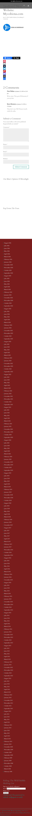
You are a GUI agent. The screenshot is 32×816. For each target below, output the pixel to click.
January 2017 (7, 547)
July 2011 (6, 714)
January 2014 (7, 632)
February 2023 (8, 358)
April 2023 (7, 352)
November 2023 (8, 333)
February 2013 (8, 662)
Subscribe (6, 793)
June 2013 (7, 651)
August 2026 (7, 243)
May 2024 (7, 317)
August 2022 (7, 374)
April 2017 (7, 539)
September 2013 (8, 643)
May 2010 (7, 733)
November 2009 (8, 749)
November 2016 (8, 550)
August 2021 (7, 407)
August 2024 (7, 309)
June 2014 (7, 618)
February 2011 (8, 725)
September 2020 (8, 437)
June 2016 (7, 563)
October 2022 (7, 369)
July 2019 (6, 476)
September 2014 (8, 610)
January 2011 (7, 728)
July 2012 (6, 681)
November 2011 (8, 703)
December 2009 (8, 747)
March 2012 (7, 692)
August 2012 (7, 678)
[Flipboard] (16, 71)
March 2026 (7, 257)
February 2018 (8, 519)
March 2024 (7, 322)
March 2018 (7, 517)
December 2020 (8, 429)
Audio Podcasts (13, 17)
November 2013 (8, 637)
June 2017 (7, 533)
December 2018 (8, 495)
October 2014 (7, 607)
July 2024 (6, 311)
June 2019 (7, 478)
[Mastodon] (16, 73)
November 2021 (8, 399)
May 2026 (7, 251)
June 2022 (7, 380)
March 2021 (7, 421)
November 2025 (8, 267)
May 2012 (7, 687)
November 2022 (8, 366)
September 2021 (8, 404)
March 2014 (7, 626)
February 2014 (8, 629)
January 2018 (7, 522)
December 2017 (8, 525)
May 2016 (7, 566)
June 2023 (7, 347)
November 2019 (8, 465)
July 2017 (6, 530)
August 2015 (7, 582)
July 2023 (6, 344)
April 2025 (7, 287)
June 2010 (7, 730)
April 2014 (7, 624)
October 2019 (7, 467)
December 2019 (8, 462)
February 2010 (8, 741)
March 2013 (7, 659)
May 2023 (7, 350)
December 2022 (8, 363)
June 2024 (7, 314)
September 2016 (8, 555)
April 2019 (7, 484)
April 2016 (7, 569)
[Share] (16, 78)
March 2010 (7, 739)
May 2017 (7, 536)
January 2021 (7, 426)
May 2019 (7, 481)
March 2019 (7, 487)
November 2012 (8, 670)
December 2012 (8, 667)
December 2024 (8, 298)
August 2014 (7, 613)
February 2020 (8, 456)
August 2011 (7, 711)
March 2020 (7, 454)
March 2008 (7, 769)
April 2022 (7, 385)
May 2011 (7, 719)
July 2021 (6, 410)
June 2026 (7, 248)
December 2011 (8, 700)
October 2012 (7, 673)
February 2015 (8, 596)
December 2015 (8, 580)
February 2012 (8, 695)
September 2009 (8, 755)
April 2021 (7, 418)
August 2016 (7, 558)
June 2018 (7, 508)
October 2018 (7, 500)
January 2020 (7, 459)
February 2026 (8, 259)
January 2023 (7, 361)
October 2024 (7, 303)
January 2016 (7, 577)
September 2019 (8, 470)
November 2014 (8, 604)
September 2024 (8, 306)
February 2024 (8, 325)
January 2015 (7, 599)
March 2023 (7, 355)
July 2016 (6, 561)
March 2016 (7, 571)
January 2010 (7, 744)
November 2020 (8, 432)
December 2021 (8, 396)
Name (5, 144)
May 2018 (7, 511)
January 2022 (7, 393)
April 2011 (7, 722)
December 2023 (8, 330)
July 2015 (6, 585)
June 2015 (7, 588)
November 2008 (8, 763)
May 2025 (7, 284)
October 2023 (7, 336)
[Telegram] (16, 68)
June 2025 (7, 281)
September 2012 (8, 676)
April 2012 (7, 689)
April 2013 (7, 656)
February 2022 (8, 391)
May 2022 (7, 382)
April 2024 (7, 319)
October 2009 (7, 752)
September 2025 (8, 273)
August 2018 (7, 503)
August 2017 (7, 528)
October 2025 (7, 270)
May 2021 (7, 415)
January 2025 (7, 295)
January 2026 (7, 262)
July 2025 (6, 278)
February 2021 (8, 424)
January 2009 (7, 760)
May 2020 (7, 448)
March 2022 (7, 388)
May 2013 (7, 654)
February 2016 (8, 574)
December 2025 (8, 265)
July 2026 (6, 246)
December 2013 (8, 634)
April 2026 (7, 254)
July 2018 (6, 506)
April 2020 (7, 451)
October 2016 (7, 552)
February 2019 (8, 489)
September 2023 (8, 339)
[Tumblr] (16, 66)
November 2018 (8, 498)
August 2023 (7, 341)
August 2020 (7, 440)
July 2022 (6, 377)
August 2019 (7, 473)
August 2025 (7, 276)
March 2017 (7, 541)
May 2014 (7, 621)
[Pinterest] (16, 61)
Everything (20, 17)
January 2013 (7, 665)
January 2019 (7, 492)
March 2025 (7, 289)
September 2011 (8, 708)
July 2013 (6, 648)
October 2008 (7, 766)
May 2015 (7, 591)
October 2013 (7, 640)
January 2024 (7, 328)
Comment (6, 127)
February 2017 (8, 544)
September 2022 (8, 372)
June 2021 (7, 413)
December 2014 (8, 602)
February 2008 (8, 771)
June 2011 (7, 717)
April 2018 (7, 514)
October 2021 (7, 402)
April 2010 (7, 736)
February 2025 (8, 292)
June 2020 (7, 446)
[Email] (16, 63)
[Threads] (16, 76)
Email (5, 151)
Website (5, 159)
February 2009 (8, 758)
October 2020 (7, 435)
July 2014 (6, 615)
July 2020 (6, 443)
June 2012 (7, 684)
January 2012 (7, 697)
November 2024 (8, 300)
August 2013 (7, 645)
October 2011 (7, 706)
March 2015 (7, 593)
